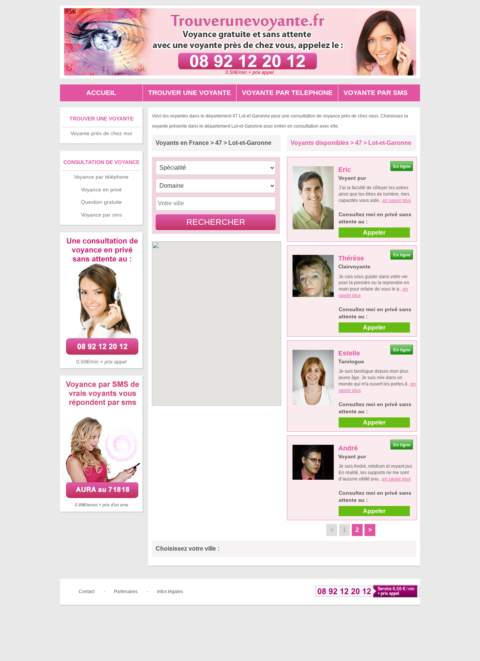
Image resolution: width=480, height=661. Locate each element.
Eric (344, 169)
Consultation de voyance (101, 162)
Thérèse (351, 258)
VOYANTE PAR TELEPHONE (287, 92)
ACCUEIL (101, 92)
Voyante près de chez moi (101, 133)
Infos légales (170, 591)
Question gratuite (101, 202)
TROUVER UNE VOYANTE (189, 92)
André (348, 448)
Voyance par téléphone (101, 177)
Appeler (374, 232)
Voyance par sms (101, 215)
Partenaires (126, 591)
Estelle (349, 353)
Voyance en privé (101, 190)
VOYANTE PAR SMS (376, 92)
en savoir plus (396, 200)
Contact (86, 591)
